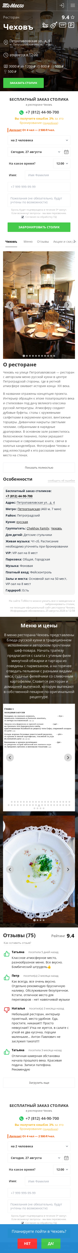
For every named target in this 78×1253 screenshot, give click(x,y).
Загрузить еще (39, 1083)
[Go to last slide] (10, 305)
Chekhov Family (38, 528)
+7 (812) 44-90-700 (19, 496)
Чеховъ (56, 528)
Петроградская (29, 509)
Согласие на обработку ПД (41, 216)
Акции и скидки (64, 241)
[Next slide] (68, 305)
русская (22, 522)
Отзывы (43, 241)
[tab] (24, 356)
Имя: (13, 175)
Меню (28, 241)
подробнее (50, 123)
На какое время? (22, 163)
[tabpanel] (39, 305)
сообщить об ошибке (61, 480)
